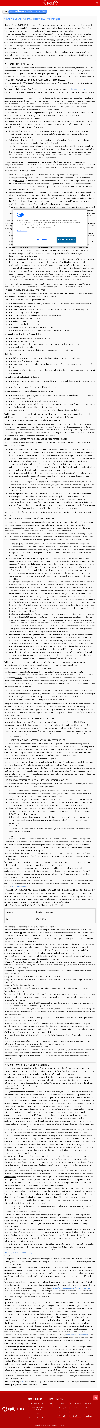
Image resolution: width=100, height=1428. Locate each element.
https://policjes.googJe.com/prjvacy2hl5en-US (71, 1288)
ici (23, 1381)
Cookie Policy (22, 231)
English (62, 1403)
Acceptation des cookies (36, 1418)
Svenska (88, 1412)
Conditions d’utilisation (36, 1403)
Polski (75, 1412)
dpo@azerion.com (78, 89)
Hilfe (51, 1404)
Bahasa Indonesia (75, 1403)
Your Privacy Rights (40, 239)
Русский (62, 1416)
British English (62, 1408)
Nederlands (88, 1416)
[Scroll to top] (95, 1397)
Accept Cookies (66, 239)
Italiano (75, 1408)
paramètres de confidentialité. (79, 1334)
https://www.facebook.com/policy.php (20, 1252)
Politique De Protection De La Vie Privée (37, 1409)
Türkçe (88, 1408)
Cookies (36, 1414)
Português (88, 1403)
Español (75, 1416)
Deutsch (61, 1412)
